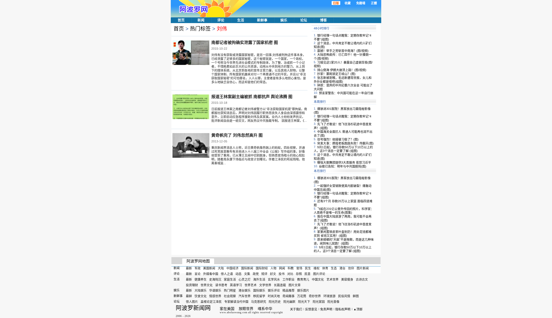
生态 (334, 268)
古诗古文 (362, 279)
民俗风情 (344, 296)
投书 (282, 273)
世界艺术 (251, 285)
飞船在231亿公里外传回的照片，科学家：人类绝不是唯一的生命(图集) (344, 210)
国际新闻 (247, 268)
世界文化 (207, 285)
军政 (197, 268)
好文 (273, 273)
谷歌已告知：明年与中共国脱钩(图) (342, 166)
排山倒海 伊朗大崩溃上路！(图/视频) (341, 70)
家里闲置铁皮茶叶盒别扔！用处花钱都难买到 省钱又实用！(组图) (343, 233)
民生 (308, 268)
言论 (197, 273)
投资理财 (192, 285)
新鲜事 (262, 20)
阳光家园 (319, 301)
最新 (189, 268)
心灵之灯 (244, 279)
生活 (240, 20)
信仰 (351, 268)
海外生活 (259, 279)
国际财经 (262, 268)
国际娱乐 (259, 290)
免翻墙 (360, 3)
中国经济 (232, 268)
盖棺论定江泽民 (211, 301)
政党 (256, 273)
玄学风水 (274, 279)
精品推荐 (288, 290)
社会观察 (230, 296)
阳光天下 (304, 301)
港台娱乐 (244, 290)
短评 (264, 273)
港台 (342, 268)
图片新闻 (363, 268)
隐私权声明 (342, 309)
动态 (238, 273)
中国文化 (318, 279)
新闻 (201, 20)
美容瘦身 (347, 279)
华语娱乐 (215, 290)
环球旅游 (329, 296)
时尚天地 (274, 296)
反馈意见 (311, 309)
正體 (374, 3)
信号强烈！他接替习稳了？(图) (338, 139)
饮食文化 (200, 296)
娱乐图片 (303, 290)
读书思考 (221, 285)
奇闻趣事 (288, 296)
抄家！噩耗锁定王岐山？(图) (336, 74)
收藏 (348, 3)
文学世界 (265, 285)
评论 (220, 20)
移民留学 (259, 296)
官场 (299, 268)
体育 (325, 268)
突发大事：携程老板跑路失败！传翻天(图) (345, 143)
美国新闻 (209, 268)
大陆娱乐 (200, 290)
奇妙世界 (315, 296)
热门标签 (200, 28)
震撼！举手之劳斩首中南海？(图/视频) (343, 50)
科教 (291, 268)
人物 (273, 268)
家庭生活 (230, 279)
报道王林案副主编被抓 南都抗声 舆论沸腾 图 (251, 96)
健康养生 (200, 279)
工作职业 (288, 279)
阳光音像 (333, 301)
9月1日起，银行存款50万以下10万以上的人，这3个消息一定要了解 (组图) (343, 149)
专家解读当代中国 (236, 301)
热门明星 (230, 290)
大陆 (221, 268)
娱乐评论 (274, 290)
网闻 (282, 268)
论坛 (303, 20)
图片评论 (319, 273)
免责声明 (326, 309)
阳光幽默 (289, 301)
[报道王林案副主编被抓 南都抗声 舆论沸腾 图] (190, 107)
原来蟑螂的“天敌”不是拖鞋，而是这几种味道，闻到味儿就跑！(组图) (344, 241)
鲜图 (356, 296)
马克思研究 (258, 301)
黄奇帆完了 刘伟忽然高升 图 (237, 135)
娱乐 (283, 20)
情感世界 (215, 296)
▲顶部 (357, 309)
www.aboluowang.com (233, 312)
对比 (290, 273)
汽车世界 (244, 296)
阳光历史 (275, 301)
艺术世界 (332, 279)
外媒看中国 (210, 273)
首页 (181, 20)
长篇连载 (280, 285)
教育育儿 (303, 279)
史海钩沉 (215, 279)
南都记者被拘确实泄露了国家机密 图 (244, 42)
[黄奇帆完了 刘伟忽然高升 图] (190, 146)
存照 (299, 273)
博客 (323, 20)
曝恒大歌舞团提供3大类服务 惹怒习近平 (344, 162)
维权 (317, 268)
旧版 (336, 3)
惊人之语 (227, 273)
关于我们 (296, 309)
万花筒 (301, 296)
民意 (307, 273)
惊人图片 (192, 301)
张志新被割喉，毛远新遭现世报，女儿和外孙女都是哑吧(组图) (343, 79)
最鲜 (189, 296)
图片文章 (295, 285)
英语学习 (236, 285)
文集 (247, 273)
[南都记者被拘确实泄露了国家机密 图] (190, 53)
